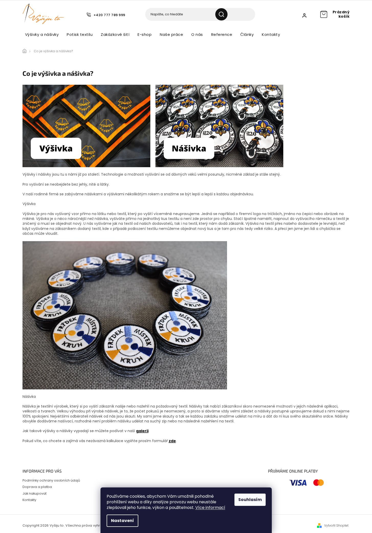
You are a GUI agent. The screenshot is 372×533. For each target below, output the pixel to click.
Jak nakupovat (34, 493)
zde (172, 440)
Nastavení (122, 521)
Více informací (210, 507)
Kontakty (29, 500)
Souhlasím (250, 500)
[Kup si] (124, 314)
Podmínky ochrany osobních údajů (51, 480)
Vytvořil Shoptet (336, 526)
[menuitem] (41, 34)
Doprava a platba (37, 487)
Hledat (223, 14)
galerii (142, 430)
